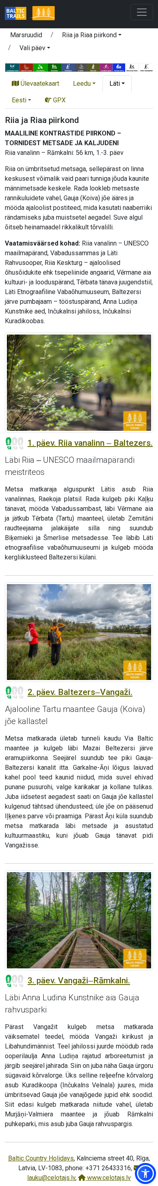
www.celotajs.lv (108, 1178)
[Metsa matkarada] (43, 14)
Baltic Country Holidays (41, 1158)
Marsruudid (26, 35)
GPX (58, 100)
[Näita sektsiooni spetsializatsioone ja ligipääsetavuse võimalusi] (79, 67)
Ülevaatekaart (39, 83)
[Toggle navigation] (141, 12)
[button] (92, 36)
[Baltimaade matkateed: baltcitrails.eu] (18, 14)
